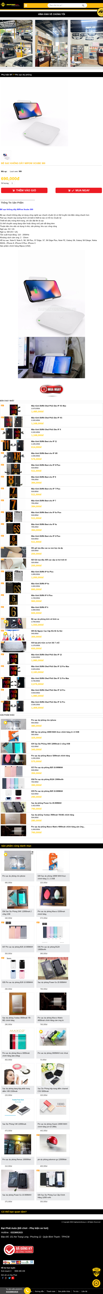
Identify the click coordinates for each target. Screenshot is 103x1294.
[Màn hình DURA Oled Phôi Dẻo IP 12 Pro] (13, 694)
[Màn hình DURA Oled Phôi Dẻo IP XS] (13, 422)
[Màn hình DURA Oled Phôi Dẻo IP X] (13, 434)
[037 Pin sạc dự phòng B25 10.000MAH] (13, 771)
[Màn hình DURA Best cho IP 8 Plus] (13, 469)
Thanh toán (51, 1291)
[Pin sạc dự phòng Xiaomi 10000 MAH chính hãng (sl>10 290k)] (53, 1107)
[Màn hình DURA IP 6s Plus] (13, 576)
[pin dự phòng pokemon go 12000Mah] (53, 1143)
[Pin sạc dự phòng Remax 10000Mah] (17, 1144)
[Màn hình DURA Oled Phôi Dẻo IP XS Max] (13, 410)
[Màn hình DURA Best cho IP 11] (13, 445)
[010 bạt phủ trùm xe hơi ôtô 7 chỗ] (13, 647)
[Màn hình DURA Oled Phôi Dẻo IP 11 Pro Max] (13, 682)
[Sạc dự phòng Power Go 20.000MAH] (13, 807)
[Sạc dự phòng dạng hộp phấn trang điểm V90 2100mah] (17, 1074)
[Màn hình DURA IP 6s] (13, 588)
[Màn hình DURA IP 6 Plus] (13, 599)
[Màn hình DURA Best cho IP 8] (13, 481)
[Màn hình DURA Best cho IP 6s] (13, 528)
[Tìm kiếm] (83, 5)
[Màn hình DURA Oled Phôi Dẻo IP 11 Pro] (13, 706)
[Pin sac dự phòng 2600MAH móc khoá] (53, 1037)
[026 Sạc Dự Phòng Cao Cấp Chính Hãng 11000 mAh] (53, 1178)
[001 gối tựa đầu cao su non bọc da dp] (13, 552)
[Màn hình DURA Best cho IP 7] (13, 505)
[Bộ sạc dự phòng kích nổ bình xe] (13, 623)
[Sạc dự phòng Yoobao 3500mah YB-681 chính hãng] (13, 819)
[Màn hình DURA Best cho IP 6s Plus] (13, 516)
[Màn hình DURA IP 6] (13, 611)
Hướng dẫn (39, 1291)
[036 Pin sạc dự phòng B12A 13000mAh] (13, 783)
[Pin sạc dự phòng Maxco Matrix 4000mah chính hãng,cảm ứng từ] (53, 1001)
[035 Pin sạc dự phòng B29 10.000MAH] (13, 795)
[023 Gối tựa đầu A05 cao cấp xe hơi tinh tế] (13, 564)
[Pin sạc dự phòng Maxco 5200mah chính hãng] (13, 760)
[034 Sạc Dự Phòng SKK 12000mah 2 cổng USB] (13, 748)
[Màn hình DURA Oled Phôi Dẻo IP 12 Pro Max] (13, 670)
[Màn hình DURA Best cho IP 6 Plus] (13, 540)
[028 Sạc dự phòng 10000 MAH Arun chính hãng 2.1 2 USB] (13, 736)
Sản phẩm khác (64, 1291)
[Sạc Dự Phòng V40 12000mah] (17, 1107)
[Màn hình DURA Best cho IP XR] (13, 457)
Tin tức (76, 1291)
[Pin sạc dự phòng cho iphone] (13, 724)
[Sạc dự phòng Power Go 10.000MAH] (17, 1180)
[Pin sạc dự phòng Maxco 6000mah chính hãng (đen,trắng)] (17, 1039)
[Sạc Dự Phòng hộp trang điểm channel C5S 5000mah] (53, 1075)
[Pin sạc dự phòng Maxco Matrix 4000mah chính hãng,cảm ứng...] (13, 831)
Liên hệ (84, 1291)
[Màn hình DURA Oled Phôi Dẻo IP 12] (13, 659)
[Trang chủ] (10, 4)
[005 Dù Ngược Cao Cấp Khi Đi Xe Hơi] (13, 635)
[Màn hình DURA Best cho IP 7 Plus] (13, 493)
